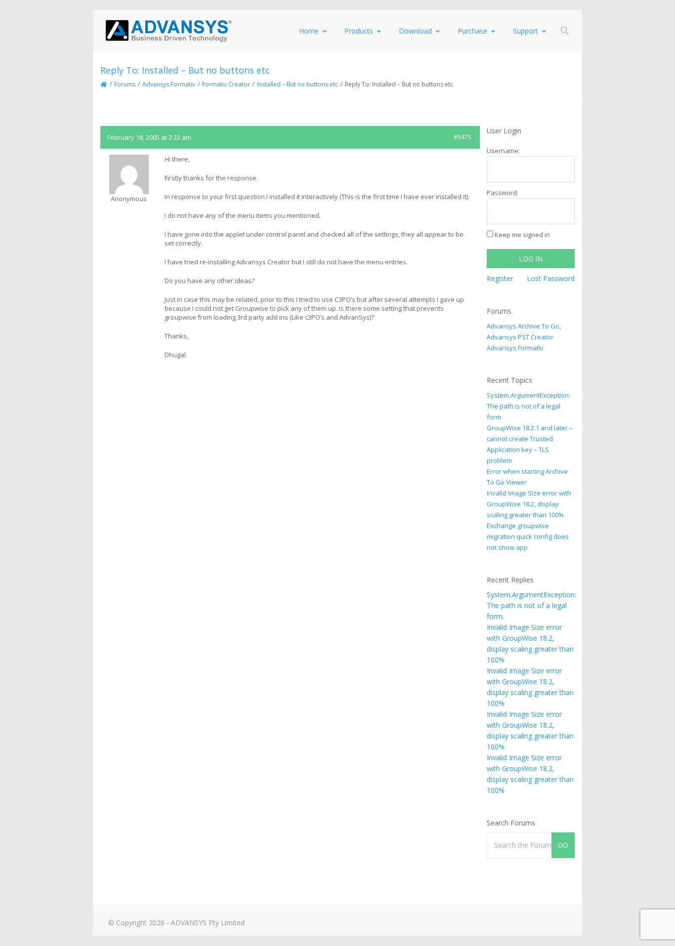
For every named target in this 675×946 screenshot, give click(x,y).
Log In (531, 258)
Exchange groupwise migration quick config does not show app (528, 536)
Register (500, 278)
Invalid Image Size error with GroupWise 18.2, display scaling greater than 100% (529, 504)
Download (415, 31)
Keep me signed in (522, 234)
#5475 (462, 137)
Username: (503, 150)
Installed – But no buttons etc (297, 84)
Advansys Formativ (168, 84)
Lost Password (551, 278)
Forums (124, 84)
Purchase (472, 31)
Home (309, 31)
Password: (502, 192)
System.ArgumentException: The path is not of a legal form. (528, 406)
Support (525, 31)
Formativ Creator (226, 84)
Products (358, 31)
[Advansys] (168, 31)
